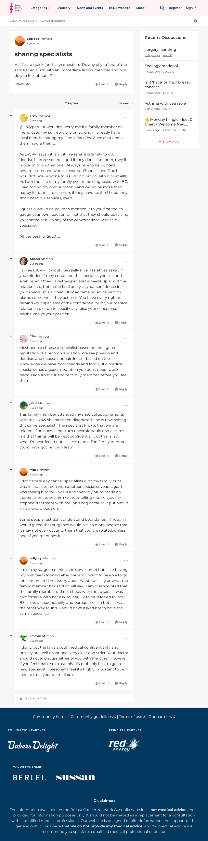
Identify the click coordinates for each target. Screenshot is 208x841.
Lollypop (33, 39)
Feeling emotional (161, 66)
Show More (171, 141)
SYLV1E (168, 92)
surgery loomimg (160, 49)
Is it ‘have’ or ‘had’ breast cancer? (167, 84)
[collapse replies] (11, 115)
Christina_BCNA (174, 130)
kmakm (35, 636)
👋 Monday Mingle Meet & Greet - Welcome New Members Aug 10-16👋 (168, 122)
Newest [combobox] (125, 103)
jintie (33, 403)
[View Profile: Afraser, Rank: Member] (24, 261)
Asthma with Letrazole (165, 103)
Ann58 (167, 55)
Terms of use (130, 716)
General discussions (53, 20)
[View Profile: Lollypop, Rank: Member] (20, 41)
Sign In (191, 8)
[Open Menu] (195, 21)
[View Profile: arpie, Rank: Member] (24, 118)
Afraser (35, 259)
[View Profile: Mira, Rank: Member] (24, 472)
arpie (33, 115)
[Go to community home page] (16, 8)
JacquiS (168, 71)
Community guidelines (92, 716)
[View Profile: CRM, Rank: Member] (24, 339)
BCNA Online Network (23, 20)
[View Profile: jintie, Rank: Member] (24, 405)
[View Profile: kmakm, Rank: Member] (24, 638)
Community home (50, 716)
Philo (166, 109)
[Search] (162, 7)
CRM (33, 336)
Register (175, 8)
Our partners (160, 716)
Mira (33, 470)
